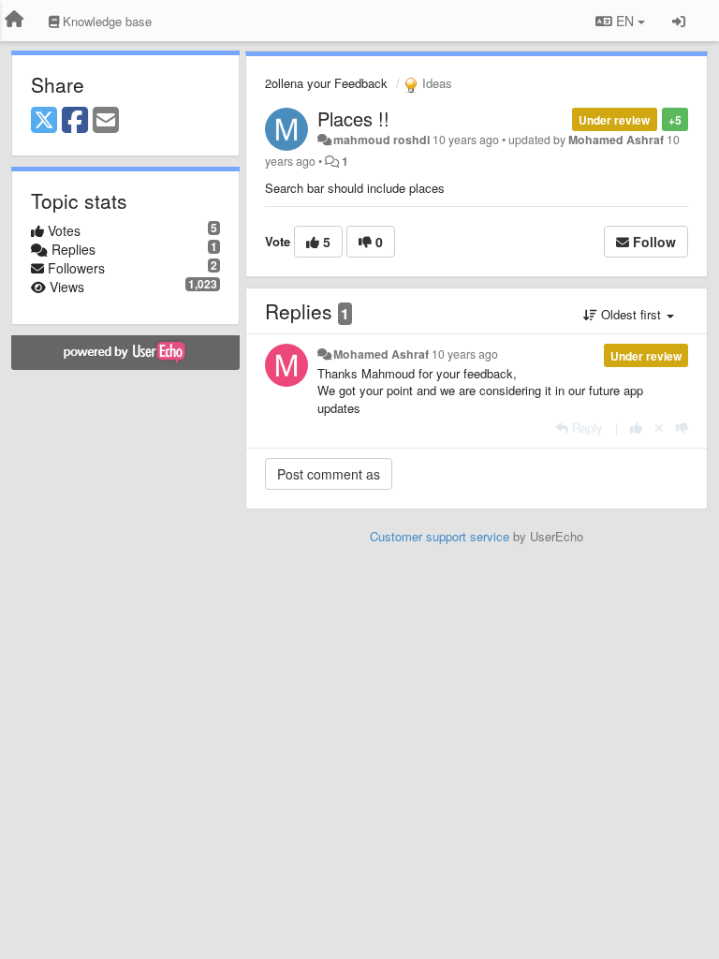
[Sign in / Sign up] (679, 21)
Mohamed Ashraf (616, 139)
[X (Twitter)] (44, 121)
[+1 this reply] (636, 427)
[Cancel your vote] (659, 427)
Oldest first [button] (631, 314)
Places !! (353, 118)
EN (625, 20)
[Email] (106, 121)
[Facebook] (75, 121)
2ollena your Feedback (326, 83)
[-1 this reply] (682, 427)
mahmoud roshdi (381, 139)
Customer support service (439, 536)
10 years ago (465, 354)
